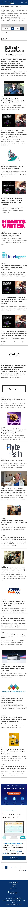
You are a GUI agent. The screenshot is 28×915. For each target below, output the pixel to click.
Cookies (14, 902)
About (14, 886)
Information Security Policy (9, 900)
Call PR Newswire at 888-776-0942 (14, 892)
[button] (12, 28)
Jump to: (8, 26)
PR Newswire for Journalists (13, 843)
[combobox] (17, 28)
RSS (24, 900)
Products (14, 884)
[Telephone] (22, 2)
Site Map (19, 900)
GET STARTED (14, 793)
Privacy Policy (17, 898)
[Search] (26, 2)
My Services (13, 889)
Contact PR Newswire (13, 882)
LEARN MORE (14, 858)
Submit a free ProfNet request (12, 853)
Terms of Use (9, 898)
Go (22, 28)
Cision (16, 904)
